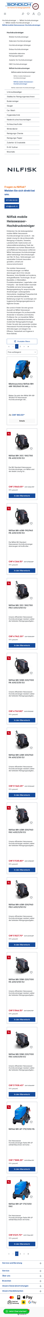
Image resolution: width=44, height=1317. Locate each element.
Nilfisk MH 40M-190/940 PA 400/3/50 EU (21, 531)
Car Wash (11, 110)
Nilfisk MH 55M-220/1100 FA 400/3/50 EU (21, 980)
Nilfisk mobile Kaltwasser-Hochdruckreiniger (22, 77)
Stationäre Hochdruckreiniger (20, 41)
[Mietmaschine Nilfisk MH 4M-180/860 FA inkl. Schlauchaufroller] (22, 370)
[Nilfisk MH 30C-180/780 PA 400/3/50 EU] (22, 441)
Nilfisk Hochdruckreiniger (19, 68)
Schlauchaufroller (14, 124)
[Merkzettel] (28, 14)
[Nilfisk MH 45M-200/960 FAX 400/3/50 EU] (22, 815)
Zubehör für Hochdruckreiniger (20, 60)
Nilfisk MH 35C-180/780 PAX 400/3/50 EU (21, 606)
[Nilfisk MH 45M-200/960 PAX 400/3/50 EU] (22, 890)
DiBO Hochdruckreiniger (18, 64)
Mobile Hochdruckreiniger (19, 37)
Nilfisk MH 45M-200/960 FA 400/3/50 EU (21, 756)
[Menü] (5, 14)
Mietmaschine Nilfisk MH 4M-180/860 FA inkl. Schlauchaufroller (21, 385)
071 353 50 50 (11, 200)
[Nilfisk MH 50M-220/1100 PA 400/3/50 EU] (22, 666)
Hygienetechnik (13, 115)
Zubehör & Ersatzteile (16, 142)
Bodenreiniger (13, 101)
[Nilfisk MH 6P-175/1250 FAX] (22, 1190)
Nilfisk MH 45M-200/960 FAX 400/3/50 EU (21, 831)
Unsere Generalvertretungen (15, 1286)
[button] (16, 1311)
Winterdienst (12, 129)
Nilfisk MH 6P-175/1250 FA (22, 1129)
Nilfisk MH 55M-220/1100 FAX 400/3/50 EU (21, 1055)
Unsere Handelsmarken (12, 1291)
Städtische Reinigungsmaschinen (21, 96)
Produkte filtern (23, 341)
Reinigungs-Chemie (15, 133)
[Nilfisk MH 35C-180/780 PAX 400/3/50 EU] (22, 591)
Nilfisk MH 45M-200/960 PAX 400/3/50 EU (21, 905)
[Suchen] (22, 14)
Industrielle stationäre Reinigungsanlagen (17, 55)
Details (22, 421)
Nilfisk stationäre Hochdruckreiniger (23, 88)
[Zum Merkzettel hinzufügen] (31, 377)
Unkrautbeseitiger (14, 92)
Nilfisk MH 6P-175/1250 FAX (20, 1205)
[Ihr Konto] (33, 14)
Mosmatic (11, 152)
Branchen (6, 1281)
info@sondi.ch (12, 206)
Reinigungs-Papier (14, 138)
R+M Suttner (12, 147)
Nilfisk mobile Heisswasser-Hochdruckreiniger (24, 83)
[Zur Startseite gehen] (22, 6)
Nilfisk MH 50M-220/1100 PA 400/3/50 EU (21, 681)
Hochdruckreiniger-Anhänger (20, 45)
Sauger (10, 106)
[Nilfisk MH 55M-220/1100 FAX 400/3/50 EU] (22, 1040)
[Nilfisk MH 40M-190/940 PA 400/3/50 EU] (22, 516)
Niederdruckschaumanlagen (19, 119)
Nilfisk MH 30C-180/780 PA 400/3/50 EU (21, 456)
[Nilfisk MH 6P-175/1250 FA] (22, 1115)
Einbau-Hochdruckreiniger (19, 49)
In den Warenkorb (22, 496)
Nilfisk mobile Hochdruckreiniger (23, 72)
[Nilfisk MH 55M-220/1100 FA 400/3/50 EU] (22, 965)
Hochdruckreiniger (15, 32)
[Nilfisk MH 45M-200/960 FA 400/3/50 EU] (22, 741)
